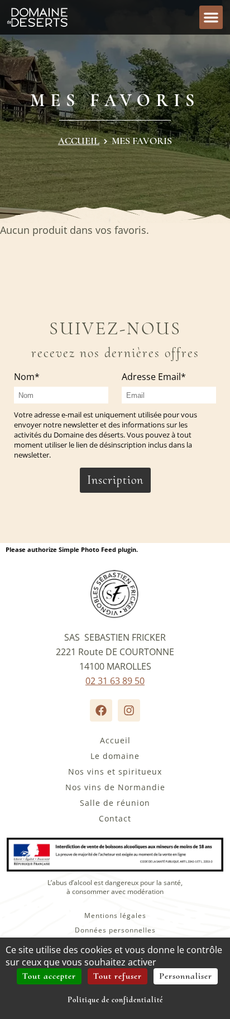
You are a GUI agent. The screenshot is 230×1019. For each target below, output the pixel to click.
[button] (211, 17)
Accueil (78, 140)
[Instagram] (129, 710)
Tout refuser (117, 976)
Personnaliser (185, 976)
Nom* (27, 377)
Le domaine (115, 756)
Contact (115, 818)
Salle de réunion (115, 802)
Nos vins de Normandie (115, 787)
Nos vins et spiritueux (115, 771)
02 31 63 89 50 (115, 681)
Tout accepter (49, 976)
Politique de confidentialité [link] (115, 999)
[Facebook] (101, 710)
